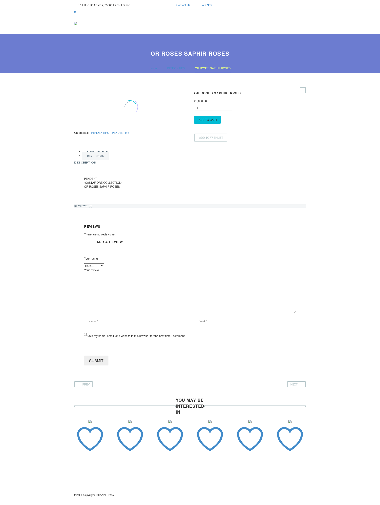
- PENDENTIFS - (99, 133)
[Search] (301, 23)
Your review (92, 270)
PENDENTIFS (120, 133)
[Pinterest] (88, 128)
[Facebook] (146, 5)
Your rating (92, 258)
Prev (86, 384)
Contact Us (183, 5)
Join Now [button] (206, 5)
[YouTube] (158, 5)
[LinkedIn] (100, 128)
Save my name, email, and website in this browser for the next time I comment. (136, 336)
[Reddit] (106, 128)
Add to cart (208, 120)
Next (294, 384)
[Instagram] (152, 5)
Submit (96, 360)
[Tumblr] (94, 128)
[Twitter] (82, 128)
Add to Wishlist (211, 138)
